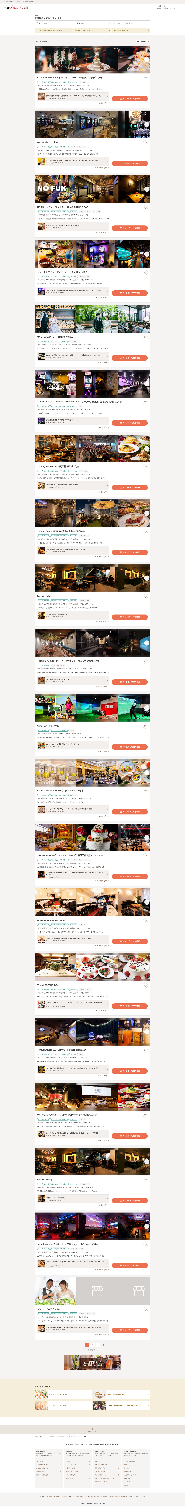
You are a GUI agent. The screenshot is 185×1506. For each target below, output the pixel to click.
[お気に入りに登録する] (145, 78)
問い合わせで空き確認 (131, 163)
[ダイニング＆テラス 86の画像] (92, 1291)
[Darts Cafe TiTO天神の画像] (92, 124)
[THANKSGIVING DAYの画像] (92, 967)
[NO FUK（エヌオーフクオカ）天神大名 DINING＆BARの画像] (92, 189)
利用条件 (56, 1496)
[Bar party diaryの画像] (92, 578)
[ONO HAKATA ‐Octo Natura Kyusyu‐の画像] (92, 319)
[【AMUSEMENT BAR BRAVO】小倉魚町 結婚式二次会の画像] (92, 1032)
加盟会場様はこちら (93, 1496)
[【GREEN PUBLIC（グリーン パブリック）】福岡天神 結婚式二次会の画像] (92, 643)
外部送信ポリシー (81, 1496)
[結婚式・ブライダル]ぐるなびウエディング (47, 1436)
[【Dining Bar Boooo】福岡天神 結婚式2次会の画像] (92, 448)
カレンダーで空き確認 (131, 99)
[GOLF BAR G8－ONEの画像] (92, 708)
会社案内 (42, 1496)
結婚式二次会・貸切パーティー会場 (71, 1436)
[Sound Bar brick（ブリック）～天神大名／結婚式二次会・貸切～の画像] (92, 1226)
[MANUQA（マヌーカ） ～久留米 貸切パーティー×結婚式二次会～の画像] (92, 1097)
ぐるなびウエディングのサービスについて (122, 1496)
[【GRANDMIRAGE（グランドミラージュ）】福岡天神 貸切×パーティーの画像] (92, 837)
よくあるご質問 (140, 1496)
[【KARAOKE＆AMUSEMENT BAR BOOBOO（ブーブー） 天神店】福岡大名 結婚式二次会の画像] (92, 384)
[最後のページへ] (108, 1345)
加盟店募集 (104, 1496)
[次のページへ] (103, 1345)
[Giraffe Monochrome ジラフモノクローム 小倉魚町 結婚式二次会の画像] (92, 59)
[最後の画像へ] (146, 59)
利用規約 (49, 1496)
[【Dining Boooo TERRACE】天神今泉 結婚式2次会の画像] (92, 513)
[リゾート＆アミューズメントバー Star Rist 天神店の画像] (92, 254)
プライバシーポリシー (67, 1496)
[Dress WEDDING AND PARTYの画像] (92, 902)
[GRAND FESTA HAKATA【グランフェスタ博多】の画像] (92, 773)
